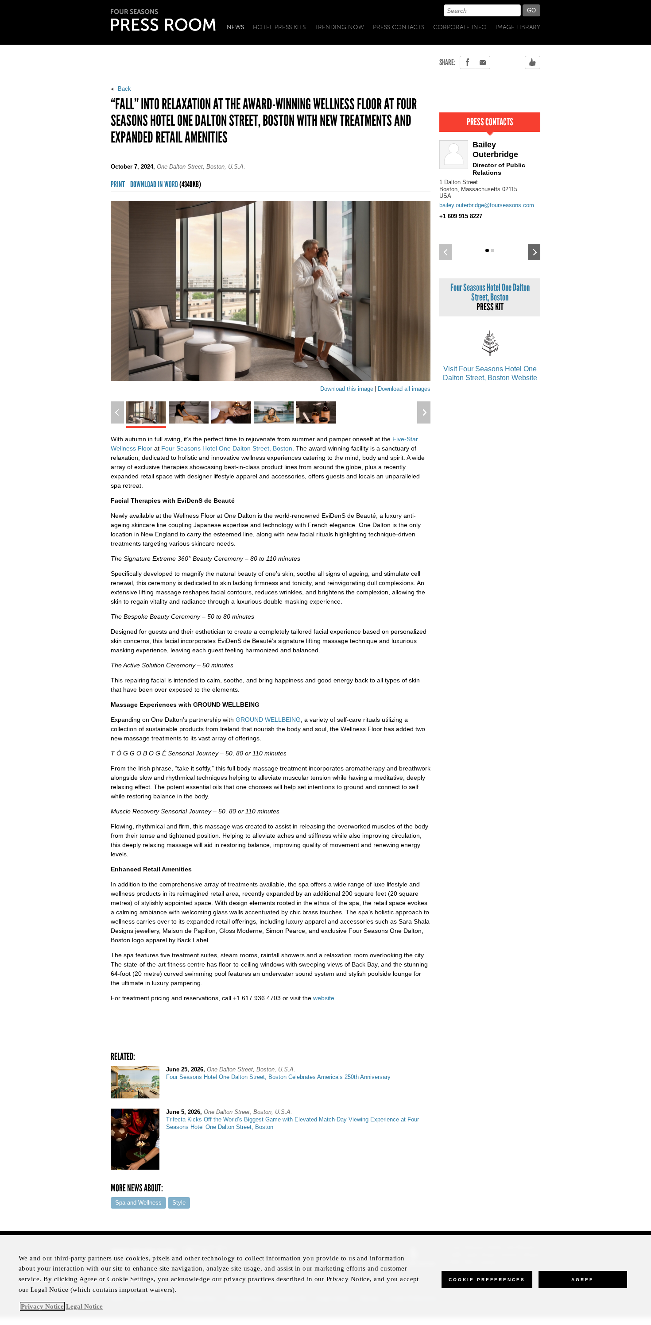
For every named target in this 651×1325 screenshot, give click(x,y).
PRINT (118, 184)
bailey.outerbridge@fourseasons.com (486, 205)
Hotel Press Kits (279, 27)
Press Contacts (398, 27)
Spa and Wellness (138, 1202)
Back (123, 88)
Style (179, 1202)
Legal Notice (84, 1306)
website (323, 997)
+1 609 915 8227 (460, 216)
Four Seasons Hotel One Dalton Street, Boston (226, 448)
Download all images (404, 389)
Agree (582, 1279)
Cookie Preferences (487, 1279)
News (235, 27)
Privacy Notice (42, 1306)
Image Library (518, 27)
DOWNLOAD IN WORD (165, 184)
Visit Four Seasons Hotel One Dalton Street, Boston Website (490, 373)
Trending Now (339, 27)
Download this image (346, 389)
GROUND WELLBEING (268, 719)
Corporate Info (460, 27)
